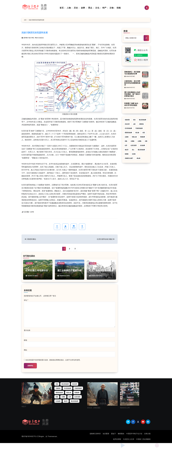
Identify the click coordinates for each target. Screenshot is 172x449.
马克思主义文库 (128, 439)
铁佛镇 (126, 154)
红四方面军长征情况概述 (101, 271)
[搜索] (146, 38)
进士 (133, 149)
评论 (26, 300)
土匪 (134, 124)
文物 (111, 7)
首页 (62, 7)
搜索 (126, 31)
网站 (25, 350)
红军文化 (29, 263)
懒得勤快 (121, 434)
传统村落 (127, 119)
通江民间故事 (141, 149)
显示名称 (27, 330)
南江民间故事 (142, 119)
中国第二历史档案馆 (143, 439)
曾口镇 (137, 132)
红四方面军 (134, 145)
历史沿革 (127, 124)
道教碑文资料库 (95, 434)
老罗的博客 (117, 439)
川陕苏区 (141, 124)
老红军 (126, 149)
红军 (126, 145)
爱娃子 (113, 434)
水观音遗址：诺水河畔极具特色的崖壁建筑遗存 (132, 83)
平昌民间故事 (139, 128)
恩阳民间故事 (128, 132)
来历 (144, 132)
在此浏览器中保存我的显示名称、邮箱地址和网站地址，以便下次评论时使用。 (53, 360)
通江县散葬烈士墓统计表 (69, 271)
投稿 (119, 7)
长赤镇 (133, 154)
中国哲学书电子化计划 (134, 434)
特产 (104, 7)
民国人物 (134, 137)
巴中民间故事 (128, 128)
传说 (134, 119)
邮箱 (25, 340)
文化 (97, 7)
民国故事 (142, 137)
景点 (90, 7)
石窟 (146, 141)
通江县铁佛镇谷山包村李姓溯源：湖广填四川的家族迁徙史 (132, 94)
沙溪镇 (132, 141)
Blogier (41, 436)
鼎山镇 (138, 158)
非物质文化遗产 (129, 158)
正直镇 (126, 137)
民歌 (126, 141)
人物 (69, 7)
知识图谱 (106, 434)
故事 (83, 7)
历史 (76, 7)
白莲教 (139, 141)
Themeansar (52, 436)
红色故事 (142, 145)
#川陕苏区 (40, 38)
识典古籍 (147, 434)
